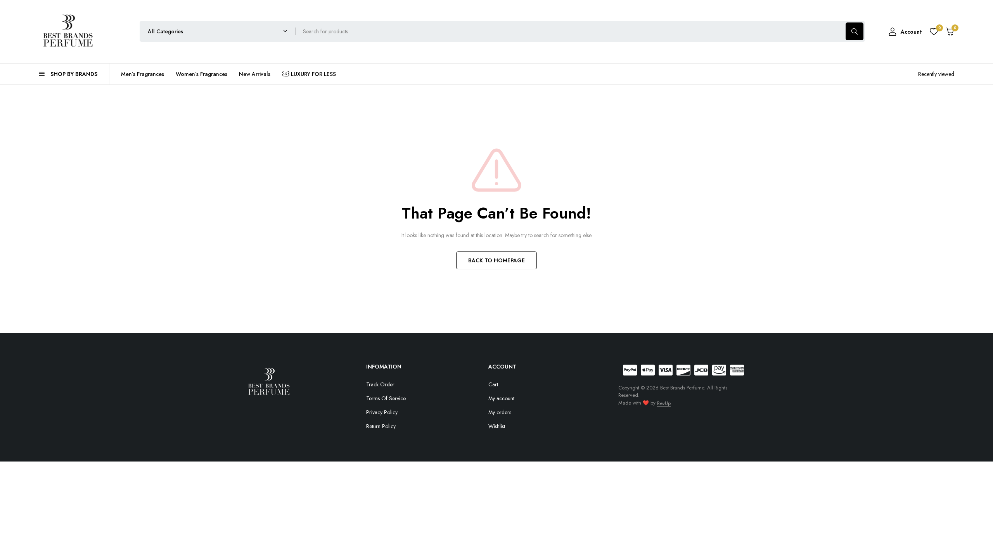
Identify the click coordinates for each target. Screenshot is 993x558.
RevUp (664, 403)
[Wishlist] (933, 31)
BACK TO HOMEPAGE (496, 260)
